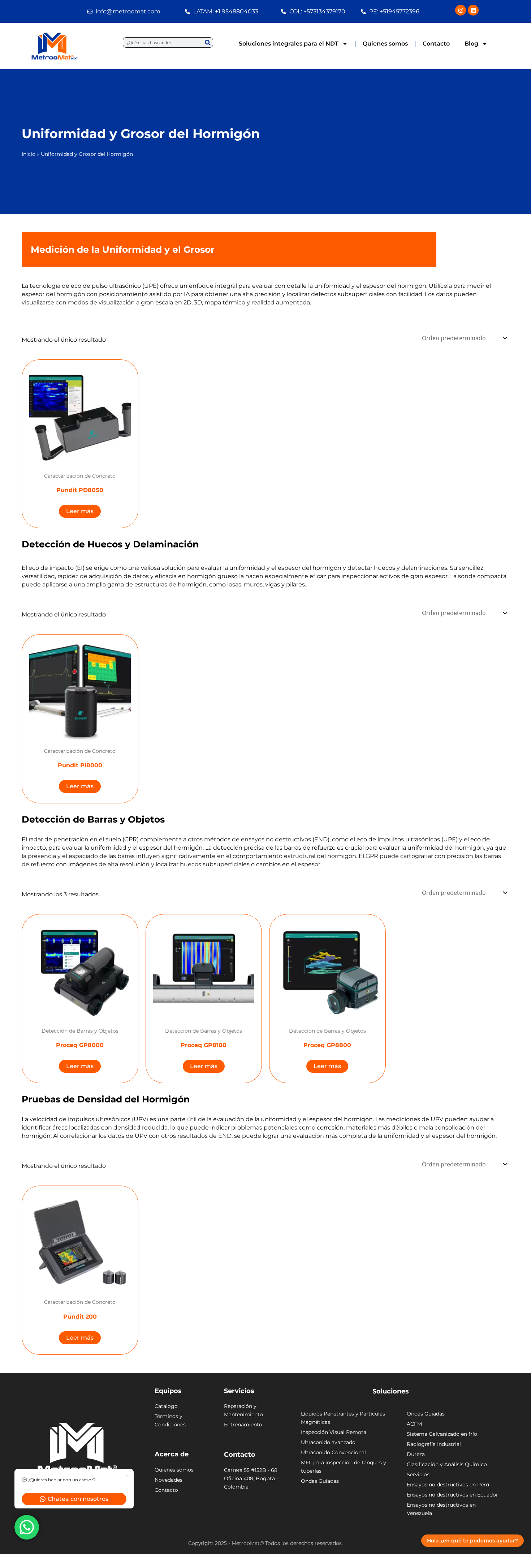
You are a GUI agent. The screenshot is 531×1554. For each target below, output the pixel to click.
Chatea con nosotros (78, 1498)
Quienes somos (385, 43)
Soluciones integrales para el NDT (288, 43)
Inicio (28, 154)
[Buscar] (207, 42)
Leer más (80, 511)
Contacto (436, 43)
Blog (471, 43)
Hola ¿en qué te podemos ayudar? (472, 1540)
